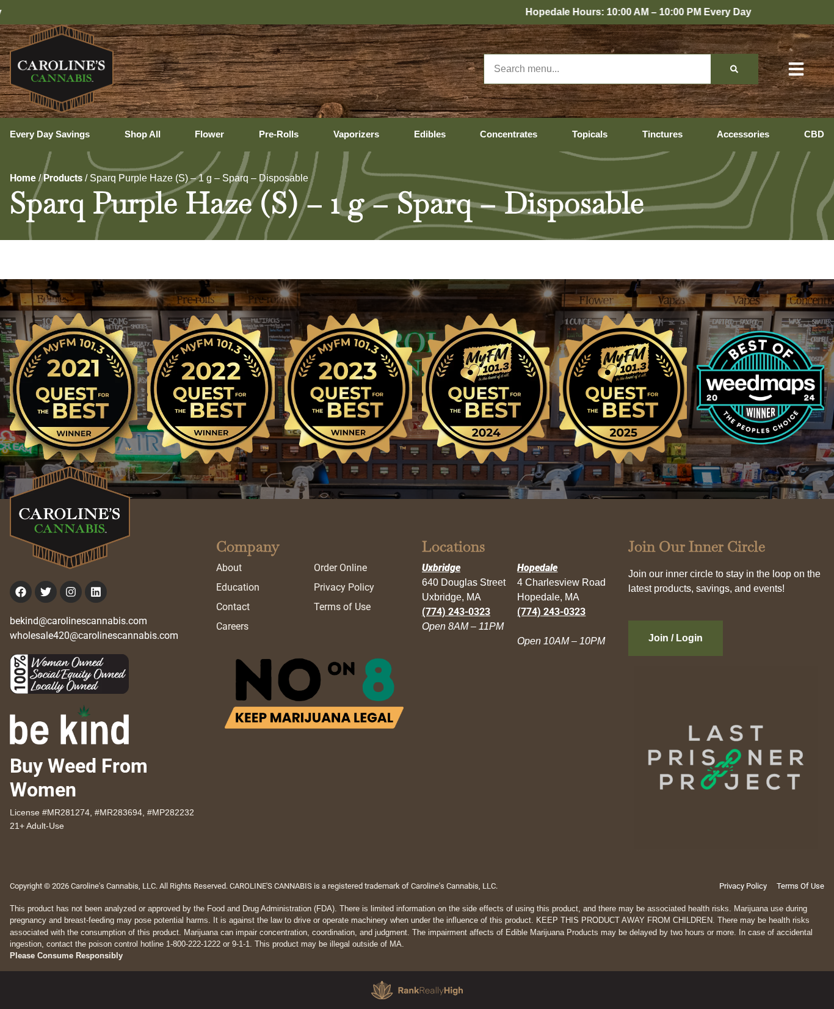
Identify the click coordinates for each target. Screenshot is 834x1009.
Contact (233, 607)
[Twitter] (46, 592)
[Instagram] (71, 592)
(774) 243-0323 (456, 611)
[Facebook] (21, 592)
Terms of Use (342, 607)
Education (237, 587)
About (229, 568)
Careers (232, 626)
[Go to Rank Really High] (417, 990)
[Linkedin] (96, 592)
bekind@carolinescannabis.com (78, 621)
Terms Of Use (800, 886)
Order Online (340, 568)
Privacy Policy (344, 587)
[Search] (734, 69)
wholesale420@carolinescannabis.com (94, 635)
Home (23, 178)
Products (62, 178)
